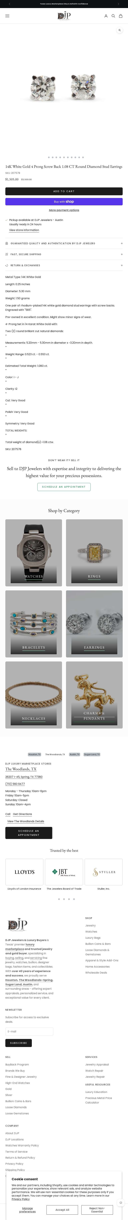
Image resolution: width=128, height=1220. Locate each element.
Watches (91, 932)
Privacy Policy (21, 1199)
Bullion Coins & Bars (98, 944)
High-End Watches (17, 1083)
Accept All (62, 1210)
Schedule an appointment (64, 486)
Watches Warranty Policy (22, 1145)
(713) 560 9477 (15, 784)
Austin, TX (74, 754)
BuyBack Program (17, 1064)
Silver (8, 1095)
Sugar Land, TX (92, 754)
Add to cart (64, 191)
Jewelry (90, 925)
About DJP (12, 1133)
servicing (36, 958)
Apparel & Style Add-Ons (101, 960)
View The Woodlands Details (25, 821)
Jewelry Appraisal (97, 1064)
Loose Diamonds (16, 1107)
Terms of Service (16, 1152)
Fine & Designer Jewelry (21, 1077)
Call (7, 814)
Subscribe (18, 1043)
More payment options (64, 210)
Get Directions (22, 814)
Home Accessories (97, 967)
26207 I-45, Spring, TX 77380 (23, 777)
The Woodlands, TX (55, 754)
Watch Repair (94, 1071)
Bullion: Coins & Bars (18, 1101)
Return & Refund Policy (20, 1158)
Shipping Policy (15, 1170)
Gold (8, 1089)
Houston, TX (34, 754)
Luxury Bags (92, 938)
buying (9, 958)
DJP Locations (14, 1139)
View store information (24, 230)
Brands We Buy (15, 1071)
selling (19, 958)
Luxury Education (96, 1092)
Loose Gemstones (17, 1113)
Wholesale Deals (96, 973)
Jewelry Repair (95, 1077)
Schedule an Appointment (29, 833)
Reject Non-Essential (97, 1209)
